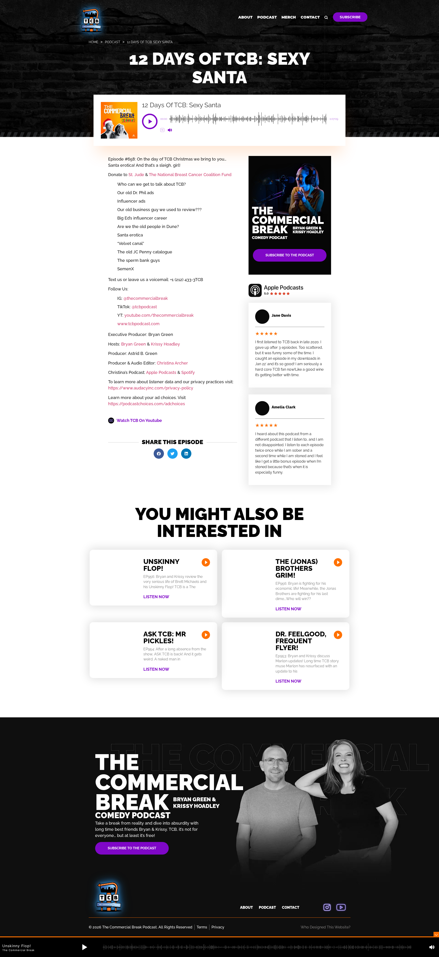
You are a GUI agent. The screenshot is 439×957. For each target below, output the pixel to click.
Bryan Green (133, 344)
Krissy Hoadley (165, 344)
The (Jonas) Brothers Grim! (297, 568)
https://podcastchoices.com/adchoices (146, 403)
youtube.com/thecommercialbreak (158, 315)
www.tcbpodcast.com (138, 323)
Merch (288, 17)
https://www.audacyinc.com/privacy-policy (150, 388)
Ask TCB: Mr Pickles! (164, 637)
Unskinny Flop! (161, 565)
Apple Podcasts (160, 372)
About (245, 17)
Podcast (267, 17)
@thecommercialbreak (145, 298)
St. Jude (136, 174)
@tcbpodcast (144, 306)
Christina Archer (172, 363)
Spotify (187, 372)
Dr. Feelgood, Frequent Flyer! (301, 641)
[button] (150, 121)
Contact (310, 17)
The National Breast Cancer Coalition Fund (190, 174)
